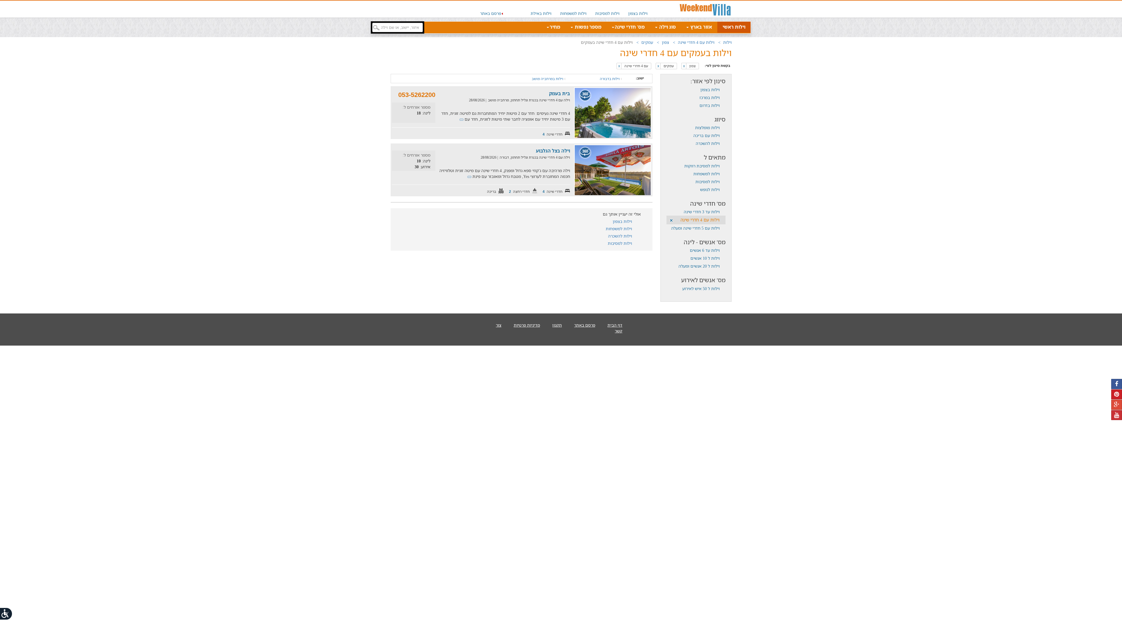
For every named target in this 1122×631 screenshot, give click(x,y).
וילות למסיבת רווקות (702, 166)
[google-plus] (1116, 405)
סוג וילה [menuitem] (667, 27)
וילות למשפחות (573, 13)
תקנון (557, 325)
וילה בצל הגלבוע (553, 151)
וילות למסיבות (607, 13)
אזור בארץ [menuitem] (700, 27)
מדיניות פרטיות (527, 325)
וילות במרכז (709, 97)
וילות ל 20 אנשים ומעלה (699, 266)
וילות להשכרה (708, 143)
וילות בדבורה (610, 78)
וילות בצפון (637, 13)
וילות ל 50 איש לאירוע (701, 288)
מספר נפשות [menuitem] (587, 27)
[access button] (6, 613)
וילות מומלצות (707, 127)
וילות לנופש (710, 189)
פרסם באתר (490, 13)
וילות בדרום (709, 105)
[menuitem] (638, 9)
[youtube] (1116, 415)
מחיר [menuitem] (555, 27)
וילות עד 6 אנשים (705, 250)
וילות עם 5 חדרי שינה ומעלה (695, 228)
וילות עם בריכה (706, 135)
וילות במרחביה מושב (548, 78)
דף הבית (614, 325)
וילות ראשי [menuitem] (734, 27)
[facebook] (1116, 384)
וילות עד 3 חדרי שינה (702, 211)
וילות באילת (541, 13)
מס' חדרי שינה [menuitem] (630, 27)
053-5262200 (416, 94)
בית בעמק (559, 93)
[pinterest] (1116, 394)
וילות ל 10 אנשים (705, 258)
